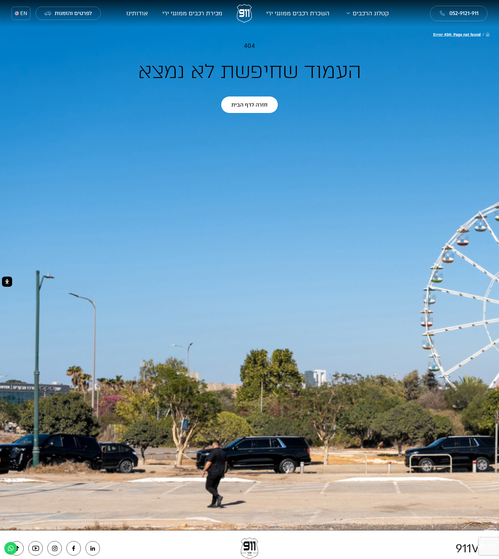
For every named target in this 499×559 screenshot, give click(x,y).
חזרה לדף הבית (249, 105)
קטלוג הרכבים (371, 13)
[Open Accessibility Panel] (7, 281)
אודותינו (137, 13)
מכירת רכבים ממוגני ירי (192, 13)
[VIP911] (244, 13)
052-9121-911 (463, 13)
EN (23, 13)
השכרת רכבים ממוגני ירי (297, 13)
